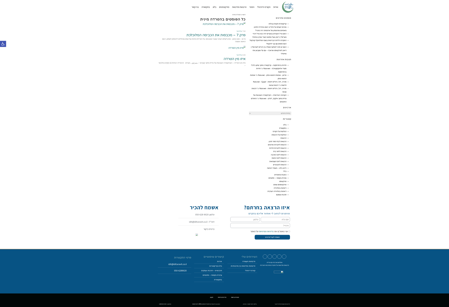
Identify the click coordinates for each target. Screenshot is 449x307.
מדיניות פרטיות (222, 297)
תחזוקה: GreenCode (165, 304)
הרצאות (283, 138)
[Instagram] (279, 256)
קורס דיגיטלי (250, 270)
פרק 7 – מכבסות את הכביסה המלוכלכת (216, 35)
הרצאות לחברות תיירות (277, 148)
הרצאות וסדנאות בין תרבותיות (243, 266)
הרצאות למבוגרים (279, 165)
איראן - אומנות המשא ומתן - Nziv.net (272, 75)
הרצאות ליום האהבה (278, 155)
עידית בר (239, 31)
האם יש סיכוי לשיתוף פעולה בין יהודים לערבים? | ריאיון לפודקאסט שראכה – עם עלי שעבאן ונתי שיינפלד (268, 50)
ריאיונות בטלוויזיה (280, 188)
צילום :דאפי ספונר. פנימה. (250, 304)
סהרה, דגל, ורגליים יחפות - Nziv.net (272, 88)
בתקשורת (282, 128)
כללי (284, 171)
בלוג (284, 125)
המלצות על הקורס (279, 131)
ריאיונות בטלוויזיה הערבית (277, 191)
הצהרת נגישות (235, 297)
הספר (251, 7)
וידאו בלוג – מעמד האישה (276, 168)
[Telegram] (265, 256)
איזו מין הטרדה (235, 59)
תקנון (211, 297)
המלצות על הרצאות (279, 135)
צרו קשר (195, 7)
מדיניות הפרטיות (266, 231)
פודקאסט (282, 181)
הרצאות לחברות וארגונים (277, 145)
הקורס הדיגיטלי (263, 7)
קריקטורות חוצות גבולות (277, 24)
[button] (3, 44)
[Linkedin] (270, 256)
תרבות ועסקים (281, 195)
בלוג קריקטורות (215, 266)
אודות (275, 7)
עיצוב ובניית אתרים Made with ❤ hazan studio (206, 304)
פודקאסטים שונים (279, 185)
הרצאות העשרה (248, 261)
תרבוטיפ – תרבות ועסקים (211, 270)
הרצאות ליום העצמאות (277, 161)
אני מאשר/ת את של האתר (269, 231)
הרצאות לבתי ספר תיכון (277, 141)
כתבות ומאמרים (280, 175)
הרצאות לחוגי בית (279, 151)
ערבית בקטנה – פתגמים (277, 178)
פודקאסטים (224, 7)
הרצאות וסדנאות (239, 7)
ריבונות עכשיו (274, 85)
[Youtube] (284, 256)
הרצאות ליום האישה (279, 158)
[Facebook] (274, 256)
